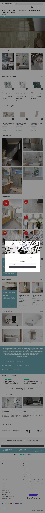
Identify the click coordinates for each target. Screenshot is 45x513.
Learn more (27, 0)
